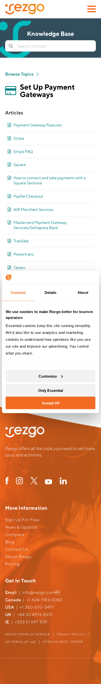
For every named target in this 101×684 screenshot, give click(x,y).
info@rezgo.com (38, 592)
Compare (14, 534)
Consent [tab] (18, 292)
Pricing (12, 563)
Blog (9, 541)
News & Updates (21, 527)
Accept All (50, 403)
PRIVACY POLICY (71, 634)
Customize (47, 376)
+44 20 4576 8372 (35, 614)
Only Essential (50, 390)
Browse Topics (20, 74)
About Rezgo (18, 556)
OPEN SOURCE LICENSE (63, 641)
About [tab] (82, 292)
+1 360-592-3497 (37, 607)
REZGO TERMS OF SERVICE (27, 634)
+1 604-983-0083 (44, 599)
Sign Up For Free (22, 519)
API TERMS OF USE (20, 642)
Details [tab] (51, 292)
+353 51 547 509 (31, 621)
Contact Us (16, 549)
